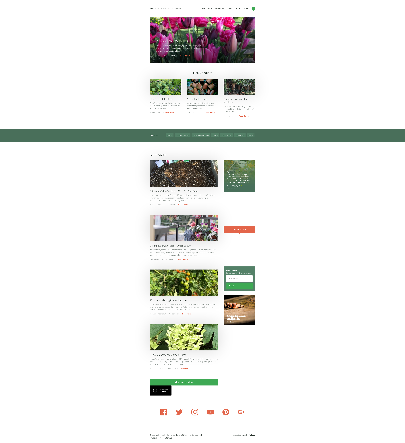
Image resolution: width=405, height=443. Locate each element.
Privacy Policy (155, 437)
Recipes (169, 135)
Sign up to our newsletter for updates (238, 273)
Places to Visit (240, 135)
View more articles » (184, 382)
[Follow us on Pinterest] (225, 415)
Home (203, 9)
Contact (245, 9)
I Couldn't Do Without (182, 135)
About (210, 9)
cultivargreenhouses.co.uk (240, 182)
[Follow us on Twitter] (179, 415)
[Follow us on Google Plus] (241, 415)
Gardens (229, 9)
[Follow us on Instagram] (194, 415)
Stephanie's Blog (183, 52)
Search (253, 9)
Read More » (170, 112)
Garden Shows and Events (201, 135)
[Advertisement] (239, 209)
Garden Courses (226, 135)
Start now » (231, 322)
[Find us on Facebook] (163, 415)
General (215, 135)
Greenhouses (219, 9)
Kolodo (252, 435)
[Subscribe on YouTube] (210, 415)
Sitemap (168, 437)
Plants (238, 9)
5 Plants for (171, 368)
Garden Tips (174, 314)
